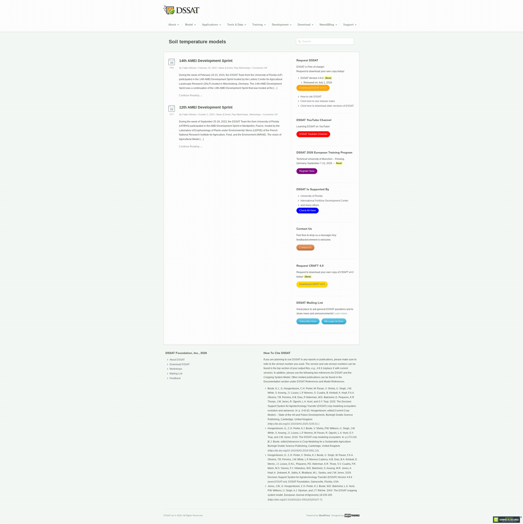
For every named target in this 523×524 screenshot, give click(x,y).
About (170, 25)
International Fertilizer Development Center (324, 200)
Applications (208, 25)
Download (302, 25)
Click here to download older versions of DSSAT (327, 105)
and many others (310, 205)
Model (187, 25)
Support (346, 25)
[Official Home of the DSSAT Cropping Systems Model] (181, 13)
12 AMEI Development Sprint (205, 107)
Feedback (175, 378)
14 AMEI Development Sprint (205, 61)
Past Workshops (242, 68)
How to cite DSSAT (311, 96)
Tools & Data (233, 25)
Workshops (255, 114)
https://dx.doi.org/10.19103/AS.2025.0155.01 (293, 423)
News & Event (226, 68)
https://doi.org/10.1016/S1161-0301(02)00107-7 (294, 499)
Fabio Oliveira (189, 68)
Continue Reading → (190, 95)
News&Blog (325, 25)
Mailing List (176, 373)
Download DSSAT (180, 364)
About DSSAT (177, 359)
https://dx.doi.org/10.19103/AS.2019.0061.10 (293, 450)
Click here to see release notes (318, 101)
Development (278, 25)
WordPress (324, 515)
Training (256, 25)
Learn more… (341, 313)
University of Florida (312, 196)
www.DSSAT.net (277, 481)
